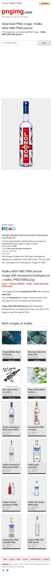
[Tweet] (13, 228)
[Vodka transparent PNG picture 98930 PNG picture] (11, 450)
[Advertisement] (26, 73)
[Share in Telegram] (6, 228)
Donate (25, 559)
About (5, 559)
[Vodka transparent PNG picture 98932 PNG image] (11, 413)
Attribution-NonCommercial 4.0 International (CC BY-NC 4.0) (25, 236)
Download (11, 360)
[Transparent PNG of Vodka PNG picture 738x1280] (11, 526)
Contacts (46, 559)
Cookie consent (35, 559)
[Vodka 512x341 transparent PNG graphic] (11, 488)
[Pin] (10, 228)
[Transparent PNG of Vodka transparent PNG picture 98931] (37, 413)
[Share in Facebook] (3, 228)
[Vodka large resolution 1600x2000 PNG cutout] (37, 451)
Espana (19, 3)
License (12, 559)
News (18, 559)
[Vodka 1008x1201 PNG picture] (37, 526)
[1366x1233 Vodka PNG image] (37, 488)
